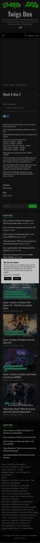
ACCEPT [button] (17, 278)
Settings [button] (7, 278)
